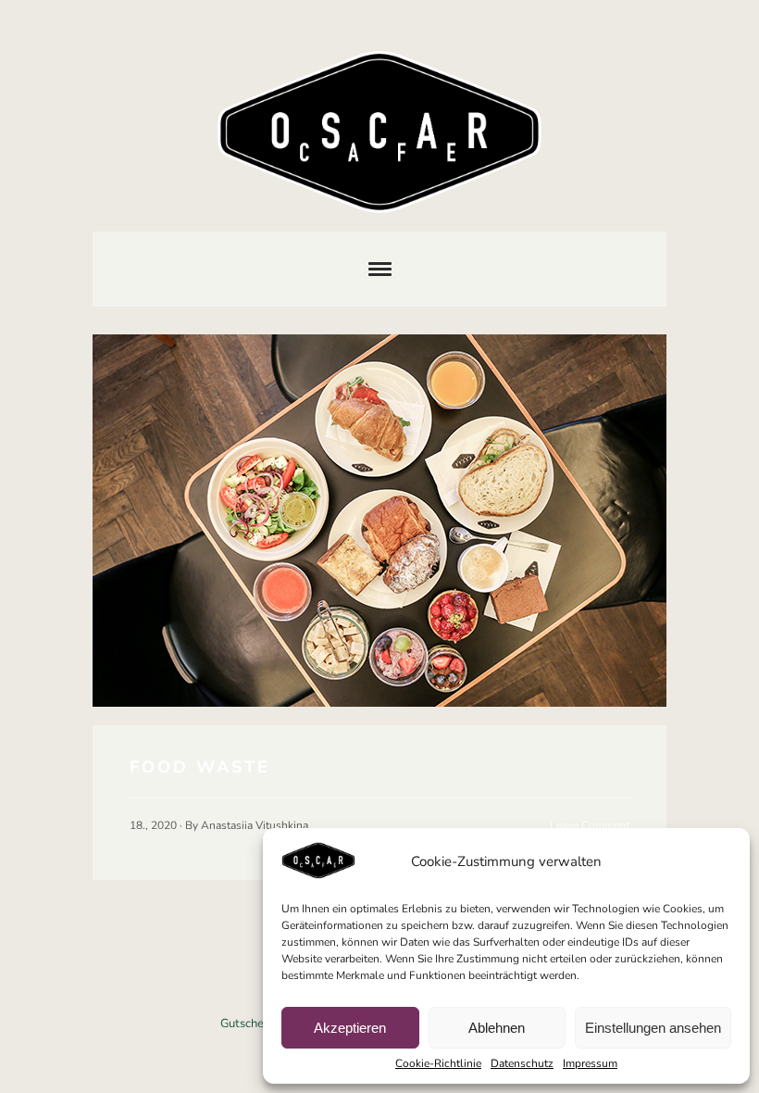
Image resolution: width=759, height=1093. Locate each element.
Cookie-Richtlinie (438, 1063)
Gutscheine (250, 1023)
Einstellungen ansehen (653, 1028)
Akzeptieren (350, 1028)
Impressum (590, 1063)
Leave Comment (589, 825)
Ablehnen (496, 1028)
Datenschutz (522, 1063)
